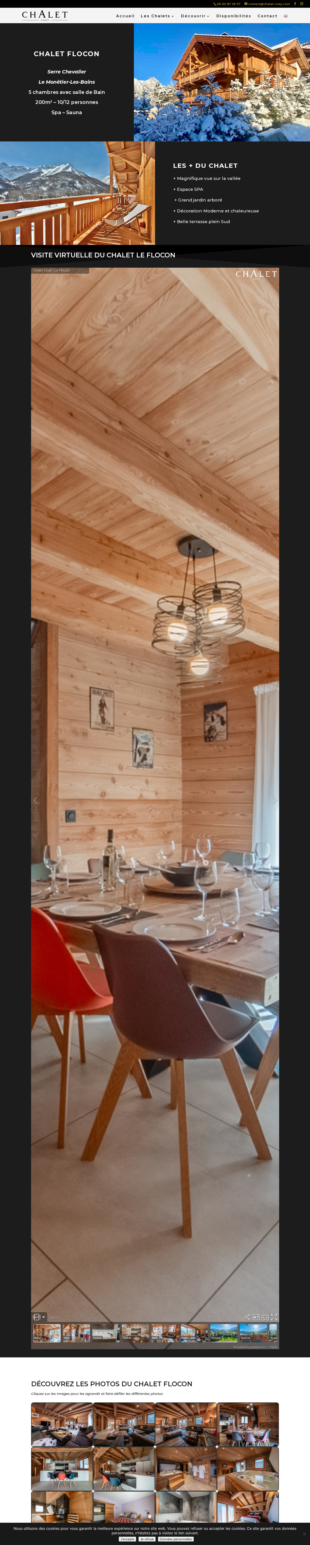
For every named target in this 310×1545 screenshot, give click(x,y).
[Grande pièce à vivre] (124, 1444)
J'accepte (127, 1539)
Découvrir (193, 16)
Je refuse (147, 1539)
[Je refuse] (304, 1534)
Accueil (125, 16)
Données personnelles (176, 1539)
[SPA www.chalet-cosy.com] (186, 1489)
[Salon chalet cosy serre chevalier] (186, 1444)
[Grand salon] (62, 1444)
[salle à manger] (247, 1444)
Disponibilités (234, 16)
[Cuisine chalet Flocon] (62, 1489)
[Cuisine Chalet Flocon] (124, 1489)
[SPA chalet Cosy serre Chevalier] (247, 1489)
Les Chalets (155, 16)
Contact (268, 16)
